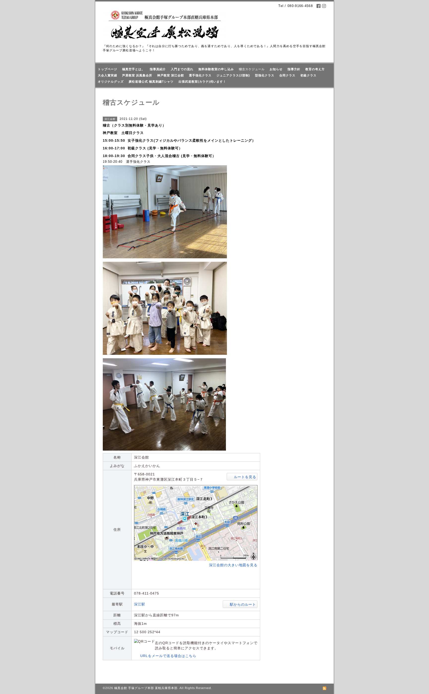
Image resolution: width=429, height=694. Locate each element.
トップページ (107, 69)
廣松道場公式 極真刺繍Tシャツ (151, 81)
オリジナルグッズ (111, 81)
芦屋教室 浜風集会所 (137, 75)
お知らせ (276, 69)
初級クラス (308, 75)
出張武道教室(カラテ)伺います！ (202, 81)
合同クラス (287, 75)
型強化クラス (264, 75)
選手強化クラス (200, 75)
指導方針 (293, 69)
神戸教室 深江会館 (170, 75)
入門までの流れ (182, 69)
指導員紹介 (158, 69)
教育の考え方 (315, 69)
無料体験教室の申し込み (216, 69)
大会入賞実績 (107, 75)
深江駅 (139, 604)
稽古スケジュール (252, 69)
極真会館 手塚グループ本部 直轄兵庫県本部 (146, 688)
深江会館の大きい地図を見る (233, 565)
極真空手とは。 (133, 69)
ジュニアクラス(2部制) (233, 75)
